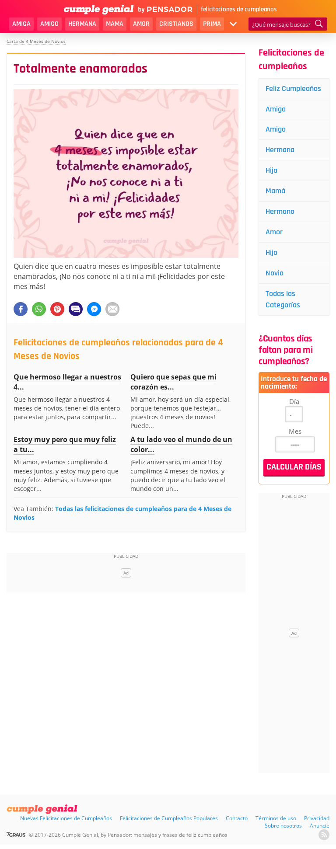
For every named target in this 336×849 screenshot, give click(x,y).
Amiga (21, 23)
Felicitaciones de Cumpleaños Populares (169, 818)
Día (294, 401)
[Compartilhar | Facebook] (21, 309)
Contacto (237, 818)
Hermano (280, 211)
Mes (295, 431)
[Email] (112, 309)
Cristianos (176, 23)
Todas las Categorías (283, 299)
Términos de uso (276, 818)
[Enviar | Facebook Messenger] (94, 309)
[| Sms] (76, 309)
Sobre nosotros (283, 825)
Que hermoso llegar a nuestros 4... (67, 382)
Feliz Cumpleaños (293, 89)
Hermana (82, 23)
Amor (141, 23)
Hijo (271, 252)
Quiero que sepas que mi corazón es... (173, 382)
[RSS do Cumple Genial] (323, 834)
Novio (275, 273)
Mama (114, 23)
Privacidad (316, 818)
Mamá (275, 191)
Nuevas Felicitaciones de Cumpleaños (66, 818)
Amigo (49, 23)
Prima (212, 23)
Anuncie (319, 825)
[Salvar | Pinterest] (57, 309)
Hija (271, 170)
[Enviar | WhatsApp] (39, 309)
